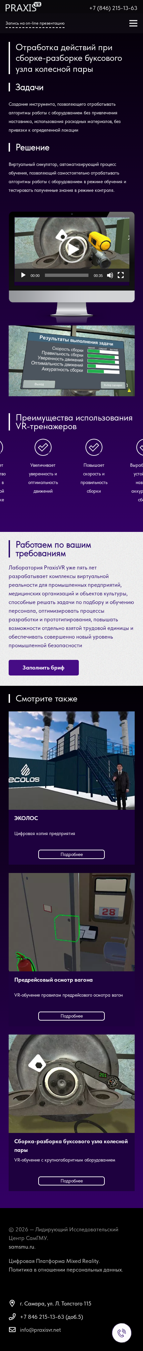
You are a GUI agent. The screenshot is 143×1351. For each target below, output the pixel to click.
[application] (72, 249)
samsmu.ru (21, 1246)
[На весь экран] (120, 275)
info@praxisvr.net (40, 1329)
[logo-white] (23, 6)
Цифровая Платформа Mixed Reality (54, 1261)
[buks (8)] (72, 360)
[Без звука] (110, 275)
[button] (72, 249)
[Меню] (133, 23)
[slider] (66, 275)
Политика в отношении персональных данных (65, 1269)
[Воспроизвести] (23, 275)
